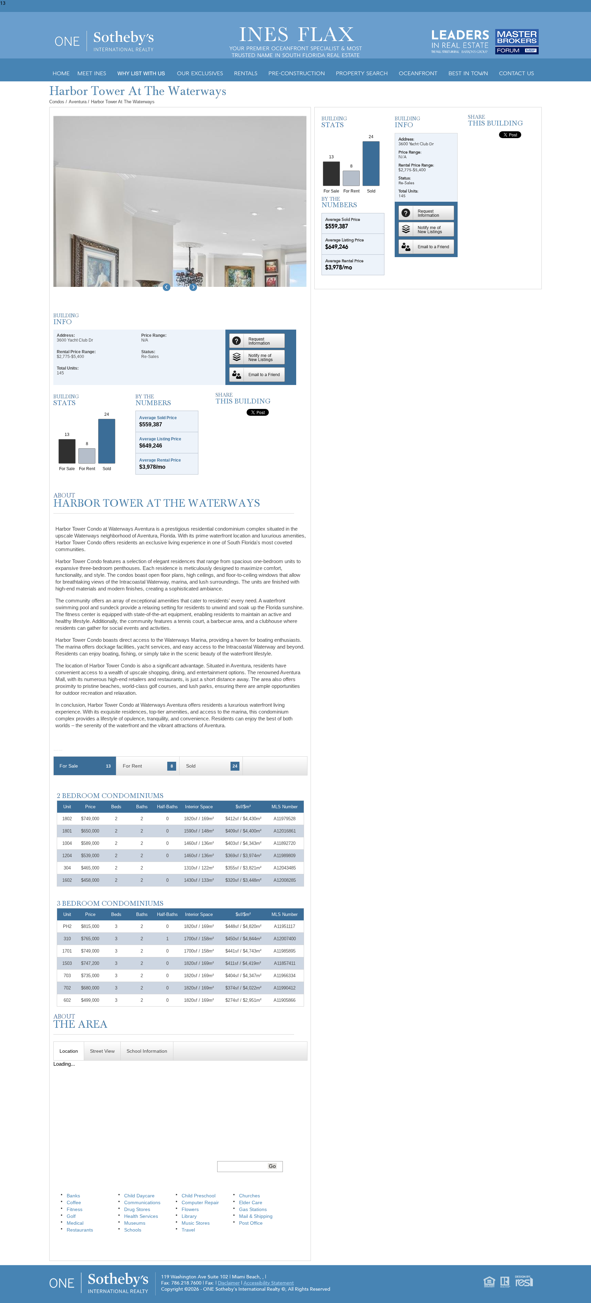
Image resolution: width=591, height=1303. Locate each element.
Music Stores (196, 1223)
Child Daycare (139, 1195)
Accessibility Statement (269, 1283)
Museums (134, 1223)
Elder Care (250, 1202)
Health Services (141, 1216)
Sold (211, 766)
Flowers (190, 1209)
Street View (102, 1051)
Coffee (74, 1202)
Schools (132, 1230)
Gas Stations (253, 1209)
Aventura (78, 101)
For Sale (85, 766)
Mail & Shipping (256, 1216)
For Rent (148, 766)
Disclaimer (229, 1283)
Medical (75, 1223)
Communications (142, 1202)
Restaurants (80, 1230)
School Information (147, 1051)
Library (189, 1216)
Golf (71, 1216)
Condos (56, 101)
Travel (188, 1230)
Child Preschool (198, 1195)
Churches (249, 1195)
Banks (73, 1195)
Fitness (74, 1209)
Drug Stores (137, 1209)
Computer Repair (200, 1202)
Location (69, 1051)
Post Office (251, 1223)
